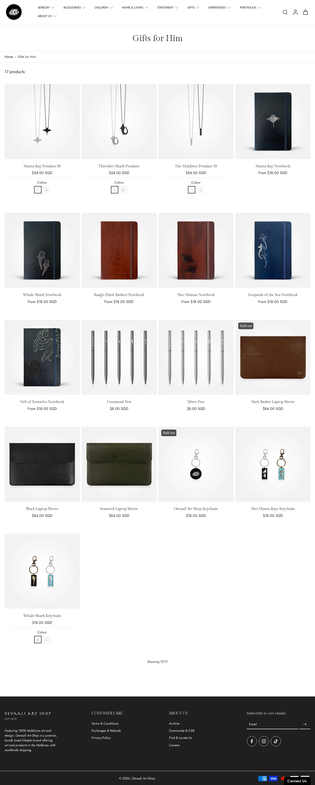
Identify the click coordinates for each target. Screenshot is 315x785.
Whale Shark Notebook (42, 295)
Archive (174, 723)
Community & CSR (181, 731)
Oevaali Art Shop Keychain (196, 509)
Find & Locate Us (180, 738)
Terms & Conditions (105, 723)
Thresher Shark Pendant (119, 166)
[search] (285, 12)
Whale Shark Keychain (42, 616)
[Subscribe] (304, 724)
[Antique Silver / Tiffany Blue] (46, 639)
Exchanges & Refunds (106, 731)
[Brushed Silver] (38, 190)
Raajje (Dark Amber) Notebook (119, 295)
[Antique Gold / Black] (38, 639)
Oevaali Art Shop (143, 778)
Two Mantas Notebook (196, 295)
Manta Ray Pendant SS (42, 166)
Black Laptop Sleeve (42, 509)
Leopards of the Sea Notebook (272, 295)
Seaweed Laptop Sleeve (119, 509)
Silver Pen (195, 402)
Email (253, 724)
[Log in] (295, 12)
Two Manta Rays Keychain (273, 509)
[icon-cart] (305, 12)
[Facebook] (252, 741)
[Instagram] (264, 741)
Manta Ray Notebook (273, 166)
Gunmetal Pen (119, 402)
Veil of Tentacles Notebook (42, 402)
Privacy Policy (101, 738)
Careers (174, 745)
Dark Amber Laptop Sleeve (273, 402)
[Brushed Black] (46, 190)
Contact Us (297, 781)
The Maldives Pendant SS (196, 166)
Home (9, 56)
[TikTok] (276, 741)
